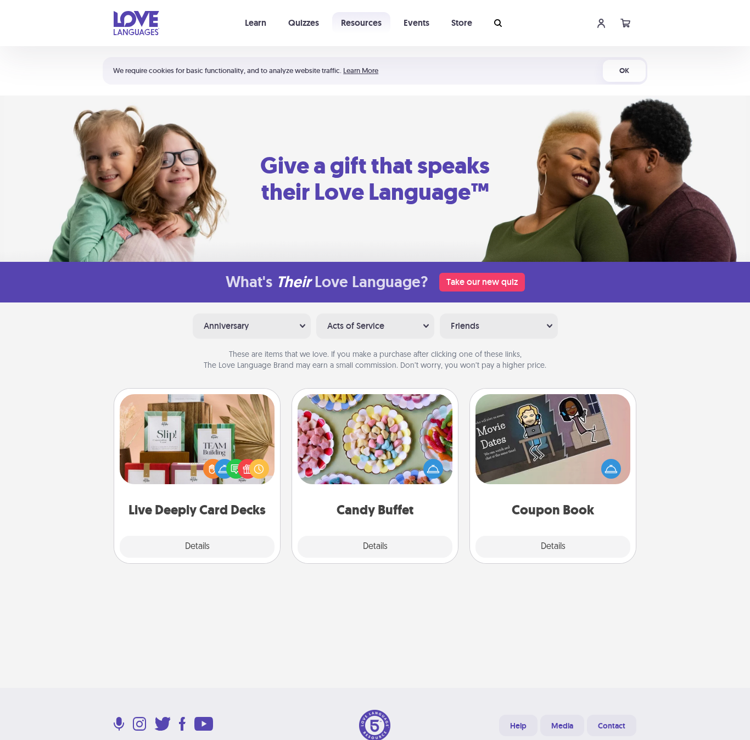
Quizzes (303, 23)
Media (562, 726)
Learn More (360, 70)
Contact (611, 726)
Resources (361, 23)
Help (518, 726)
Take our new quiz (482, 282)
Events (416, 23)
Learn (255, 23)
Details (197, 546)
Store (461, 23)
